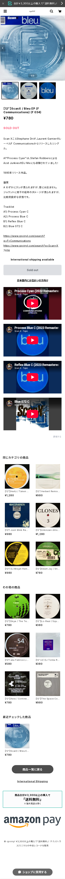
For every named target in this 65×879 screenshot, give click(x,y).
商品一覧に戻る (33, 769)
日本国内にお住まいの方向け (32, 280)
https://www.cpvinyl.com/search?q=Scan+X (30, 245)
